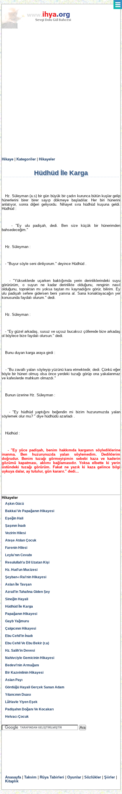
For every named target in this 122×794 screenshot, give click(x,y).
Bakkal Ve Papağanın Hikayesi (29, 511)
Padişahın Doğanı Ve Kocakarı (29, 709)
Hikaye (7, 159)
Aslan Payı (13, 680)
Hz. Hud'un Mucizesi (21, 570)
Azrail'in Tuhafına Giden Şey (27, 592)
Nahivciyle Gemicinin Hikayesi (29, 658)
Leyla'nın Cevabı (18, 555)
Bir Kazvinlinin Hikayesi (24, 673)
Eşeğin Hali (14, 518)
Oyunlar (74, 777)
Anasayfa (13, 777)
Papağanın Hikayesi (21, 614)
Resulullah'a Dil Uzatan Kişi (27, 562)
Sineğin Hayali (16, 599)
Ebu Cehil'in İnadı (19, 636)
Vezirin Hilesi (15, 533)
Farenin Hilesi (16, 548)
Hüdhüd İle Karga (19, 606)
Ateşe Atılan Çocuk (20, 540)
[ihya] (42, 27)
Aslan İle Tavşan (18, 584)
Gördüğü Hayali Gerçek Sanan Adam (34, 687)
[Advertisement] (61, 93)
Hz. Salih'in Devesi (20, 650)
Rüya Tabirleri (52, 777)
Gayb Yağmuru (17, 621)
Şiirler (109, 777)
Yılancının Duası (18, 695)
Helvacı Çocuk (17, 717)
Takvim (30, 777)
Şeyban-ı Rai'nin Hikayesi (25, 577)
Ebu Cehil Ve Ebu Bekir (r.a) (27, 643)
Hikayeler (47, 159)
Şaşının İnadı (15, 526)
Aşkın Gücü (14, 504)
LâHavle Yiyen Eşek (21, 702)
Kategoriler (26, 159)
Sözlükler (92, 777)
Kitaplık (11, 781)
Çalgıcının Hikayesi (20, 628)
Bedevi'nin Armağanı (22, 665)
